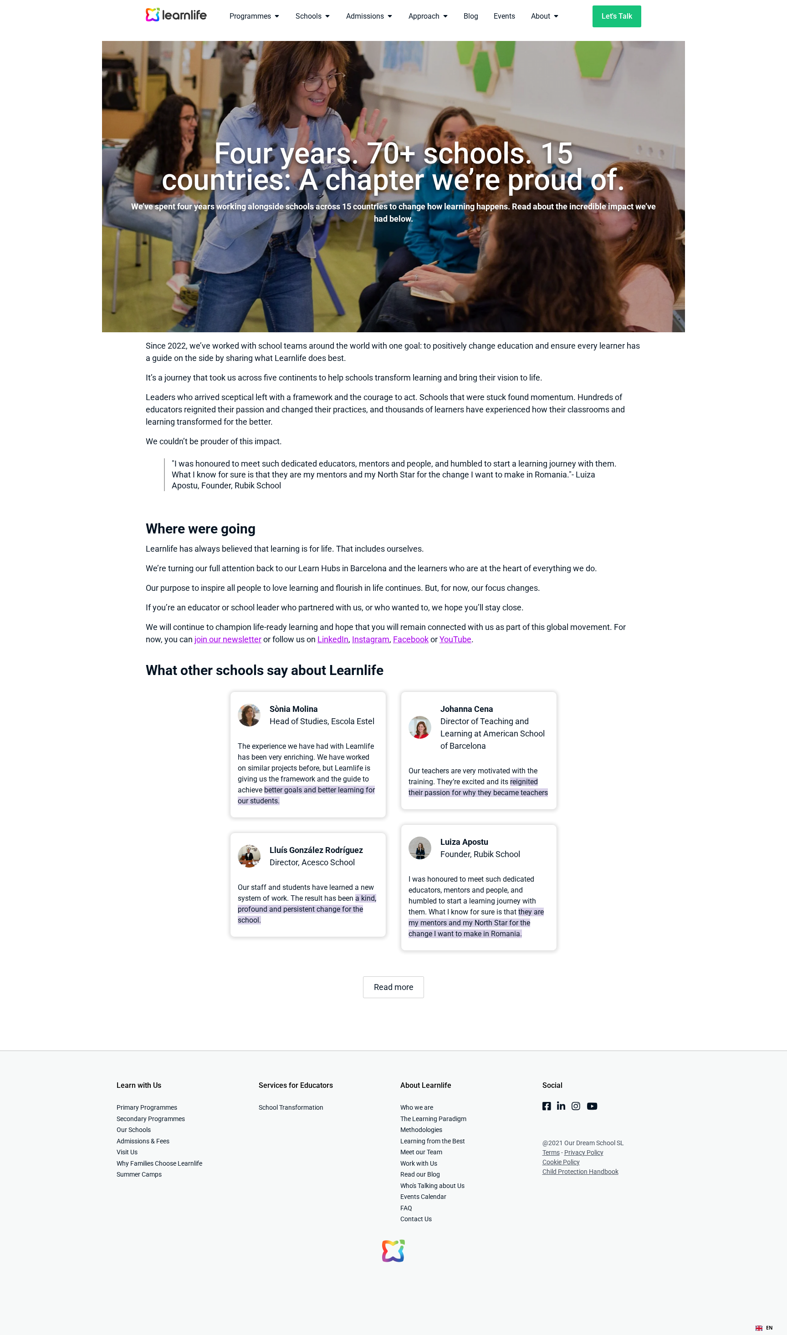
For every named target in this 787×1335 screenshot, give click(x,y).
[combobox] (764, 1328)
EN (769, 1328)
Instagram (370, 639)
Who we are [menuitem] (416, 1107)
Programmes (250, 16)
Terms (551, 1152)
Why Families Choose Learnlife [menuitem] (159, 1163)
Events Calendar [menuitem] (423, 1196)
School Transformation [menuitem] (291, 1107)
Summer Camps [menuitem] (139, 1174)
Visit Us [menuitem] (127, 1152)
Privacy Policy (583, 1152)
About (540, 16)
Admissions (365, 16)
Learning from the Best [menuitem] (432, 1141)
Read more (394, 987)
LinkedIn (332, 639)
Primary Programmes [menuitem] (147, 1107)
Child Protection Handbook (580, 1171)
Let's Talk (617, 16)
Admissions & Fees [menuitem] (143, 1141)
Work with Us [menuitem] (418, 1163)
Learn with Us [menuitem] (139, 1085)
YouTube (455, 639)
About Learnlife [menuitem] (425, 1085)
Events (504, 16)
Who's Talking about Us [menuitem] (432, 1185)
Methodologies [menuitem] (421, 1129)
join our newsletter (227, 639)
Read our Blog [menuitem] (420, 1174)
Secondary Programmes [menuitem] (151, 1118)
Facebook (411, 639)
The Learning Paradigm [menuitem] (433, 1118)
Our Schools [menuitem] (134, 1129)
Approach (424, 16)
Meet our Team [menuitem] (421, 1152)
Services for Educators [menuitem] (296, 1085)
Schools (309, 16)
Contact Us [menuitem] (416, 1219)
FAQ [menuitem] (406, 1208)
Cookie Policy (561, 1162)
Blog (471, 16)
